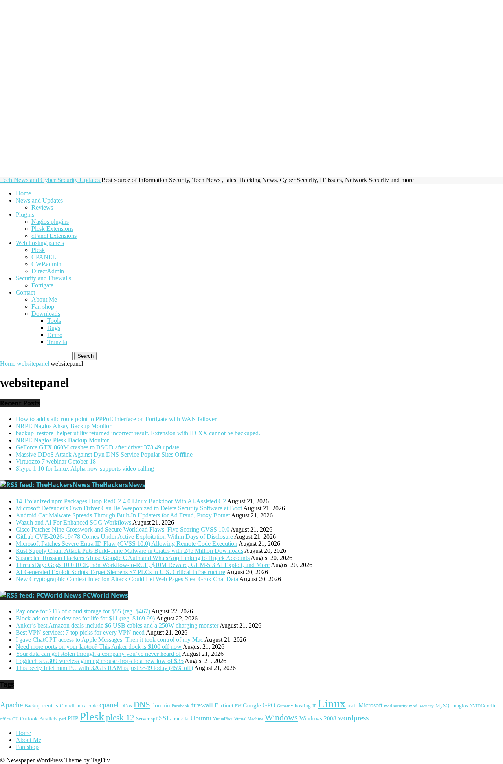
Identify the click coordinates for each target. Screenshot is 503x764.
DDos (126, 706)
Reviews (42, 207)
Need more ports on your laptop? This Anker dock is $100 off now (99, 646)
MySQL (443, 706)
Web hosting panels (40, 242)
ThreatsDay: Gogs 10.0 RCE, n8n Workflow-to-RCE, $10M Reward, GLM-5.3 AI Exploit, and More (143, 564)
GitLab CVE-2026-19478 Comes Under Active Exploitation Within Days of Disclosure (124, 536)
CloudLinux (73, 706)
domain (161, 705)
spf (154, 719)
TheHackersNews (118, 484)
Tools (54, 320)
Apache (11, 705)
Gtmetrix (285, 706)
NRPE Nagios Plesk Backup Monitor (62, 440)
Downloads (45, 313)
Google (252, 705)
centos (50, 705)
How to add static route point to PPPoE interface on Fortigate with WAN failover (116, 419)
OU (15, 719)
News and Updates (39, 200)
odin (492, 706)
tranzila (181, 719)
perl (62, 719)
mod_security (421, 706)
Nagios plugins (50, 221)
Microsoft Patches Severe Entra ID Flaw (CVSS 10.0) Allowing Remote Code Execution (126, 543)
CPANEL (43, 257)
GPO (269, 705)
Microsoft (370, 705)
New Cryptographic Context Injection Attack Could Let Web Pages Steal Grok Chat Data (127, 579)
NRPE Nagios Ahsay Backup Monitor (63, 426)
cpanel (109, 705)
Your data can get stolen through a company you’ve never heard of (98, 653)
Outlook (29, 719)
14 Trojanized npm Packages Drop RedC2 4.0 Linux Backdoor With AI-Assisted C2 (121, 501)
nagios (461, 706)
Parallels (48, 719)
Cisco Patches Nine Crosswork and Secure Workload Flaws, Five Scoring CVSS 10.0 (122, 529)
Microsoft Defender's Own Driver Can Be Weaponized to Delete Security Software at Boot (129, 508)
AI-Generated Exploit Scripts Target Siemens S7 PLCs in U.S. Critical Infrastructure (120, 572)
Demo (54, 334)
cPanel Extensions (54, 235)
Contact (25, 292)
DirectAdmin (47, 271)
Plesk (38, 250)
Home (23, 193)
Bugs (53, 327)
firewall (202, 705)
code (93, 706)
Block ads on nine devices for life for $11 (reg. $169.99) (85, 618)
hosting (303, 706)
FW (238, 706)
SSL (165, 718)
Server (142, 719)
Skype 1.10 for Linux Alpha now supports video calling (85, 468)
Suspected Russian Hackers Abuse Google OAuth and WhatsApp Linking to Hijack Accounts (133, 557)
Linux (332, 703)
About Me (44, 299)
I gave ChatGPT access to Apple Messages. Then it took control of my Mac (109, 639)
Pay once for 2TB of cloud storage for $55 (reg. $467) (83, 611)
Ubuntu (200, 718)
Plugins (25, 214)
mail (352, 706)
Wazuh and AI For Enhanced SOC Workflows (73, 522)
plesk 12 (120, 717)
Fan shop (42, 306)
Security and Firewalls (43, 278)
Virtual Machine (248, 719)
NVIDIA (477, 706)
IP (314, 706)
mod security (396, 706)
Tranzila (57, 342)
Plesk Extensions (52, 228)
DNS (142, 704)
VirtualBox (223, 719)
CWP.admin (46, 264)
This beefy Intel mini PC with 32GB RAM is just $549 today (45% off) (104, 668)
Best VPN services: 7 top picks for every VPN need (80, 632)
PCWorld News (105, 595)
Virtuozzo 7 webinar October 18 (56, 461)
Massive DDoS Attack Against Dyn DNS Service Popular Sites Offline (104, 454)
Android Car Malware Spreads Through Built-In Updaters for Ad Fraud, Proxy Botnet (123, 515)
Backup (32, 706)
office (5, 719)
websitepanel (33, 363)
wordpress (353, 718)
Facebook (180, 706)
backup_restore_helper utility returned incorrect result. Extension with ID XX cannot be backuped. (138, 433)
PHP (73, 718)
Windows (281, 717)
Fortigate (42, 285)
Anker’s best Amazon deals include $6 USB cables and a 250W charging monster (117, 625)
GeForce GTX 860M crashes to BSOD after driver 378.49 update (97, 447)
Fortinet (224, 705)
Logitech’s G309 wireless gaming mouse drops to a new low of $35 (100, 660)
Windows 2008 (317, 718)
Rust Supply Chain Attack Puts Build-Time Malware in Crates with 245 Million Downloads (129, 550)
